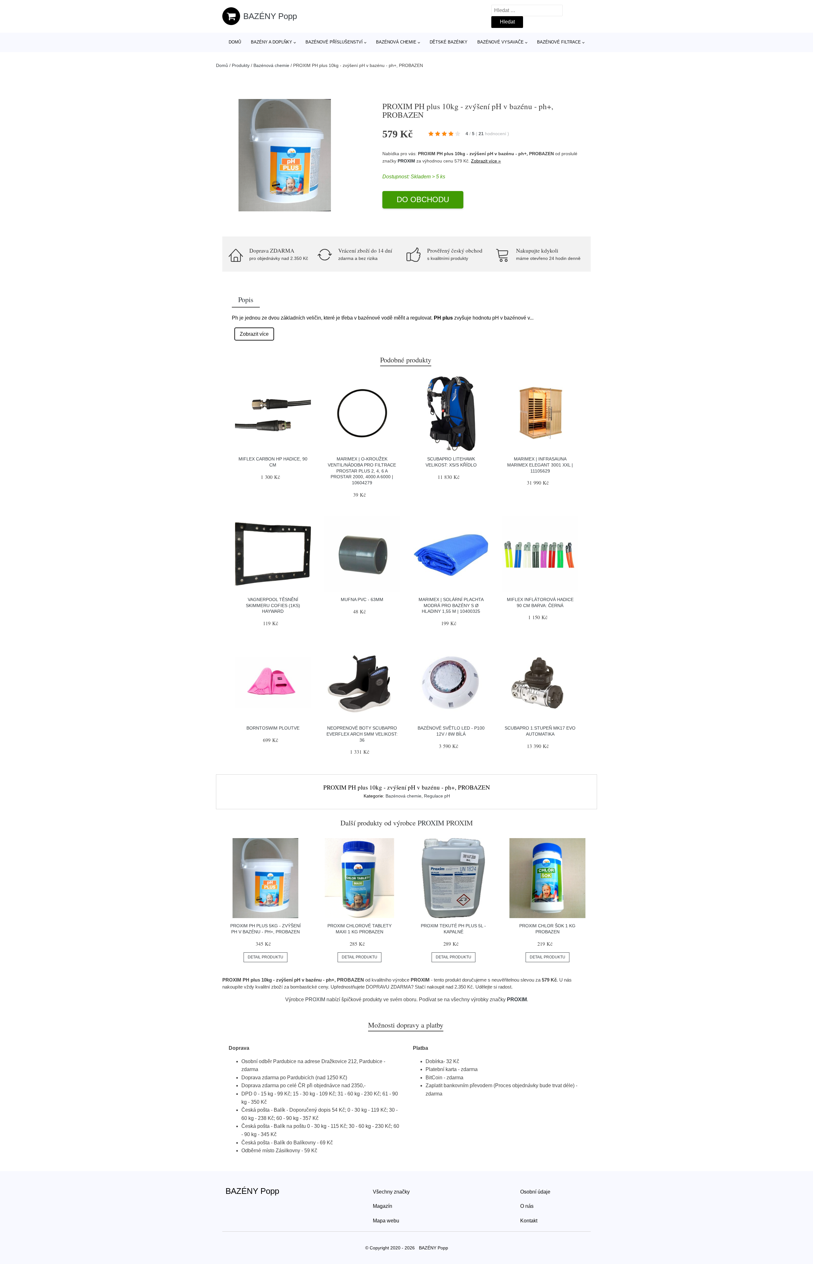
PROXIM (406, 160)
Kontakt (528, 1220)
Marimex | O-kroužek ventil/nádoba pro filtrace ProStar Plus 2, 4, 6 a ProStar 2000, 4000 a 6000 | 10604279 (362, 470)
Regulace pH (437, 795)
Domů (235, 42)
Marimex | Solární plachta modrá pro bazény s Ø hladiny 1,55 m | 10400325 (451, 605)
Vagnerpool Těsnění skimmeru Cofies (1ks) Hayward (273, 605)
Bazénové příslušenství (334, 42)
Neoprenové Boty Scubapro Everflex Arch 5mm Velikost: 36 (362, 733)
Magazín (382, 1206)
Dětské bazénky (448, 42)
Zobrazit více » (486, 160)
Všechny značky (391, 1192)
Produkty (241, 65)
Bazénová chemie (396, 42)
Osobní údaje (535, 1192)
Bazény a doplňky (271, 42)
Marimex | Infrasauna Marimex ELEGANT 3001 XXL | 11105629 (540, 464)
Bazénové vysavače (500, 42)
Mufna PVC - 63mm (362, 599)
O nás (527, 1206)
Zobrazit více (254, 334)
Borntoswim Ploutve (272, 728)
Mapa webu (386, 1220)
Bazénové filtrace (559, 42)
